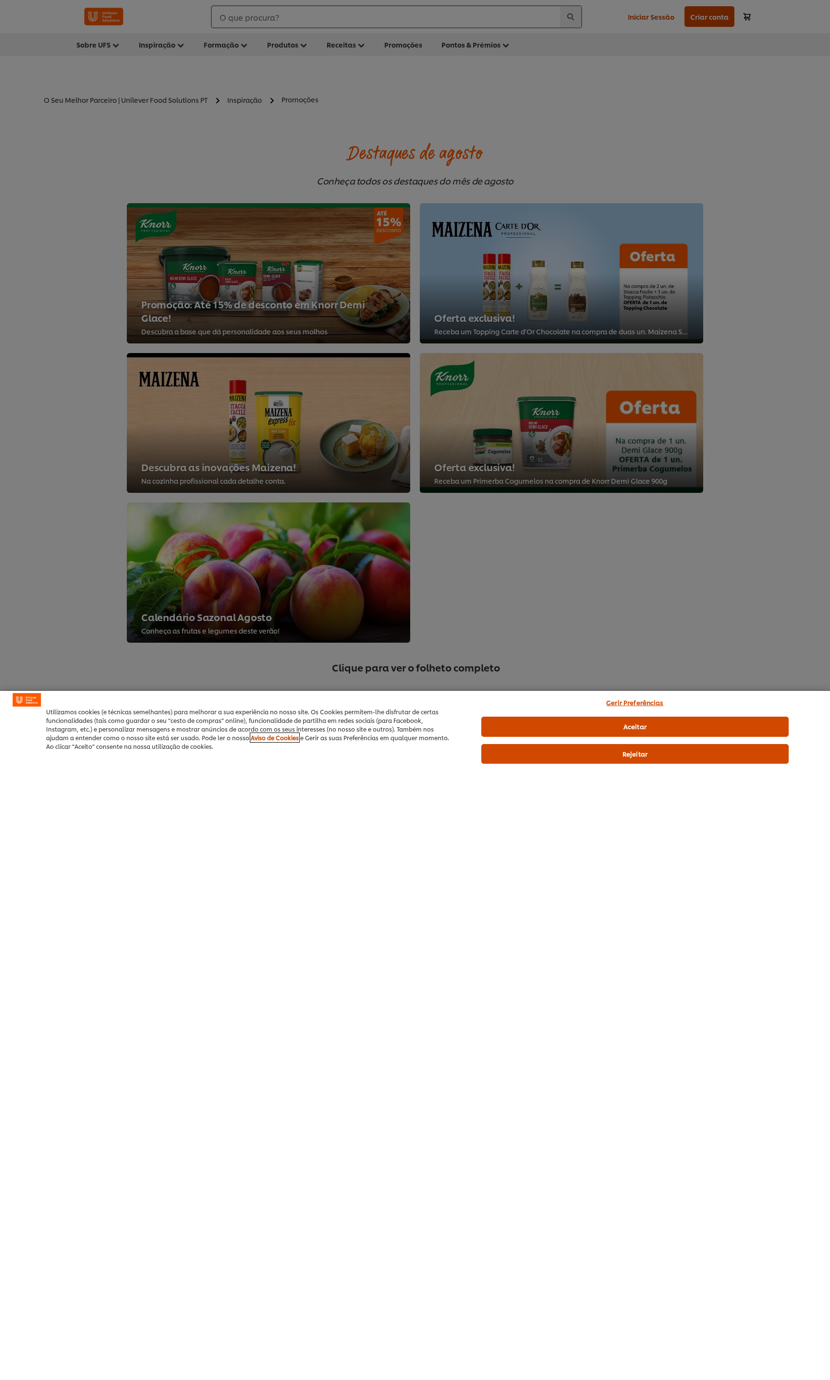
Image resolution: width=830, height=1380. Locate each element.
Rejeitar (634, 753)
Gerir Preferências (634, 702)
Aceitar (635, 726)
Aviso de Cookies (275, 737)
